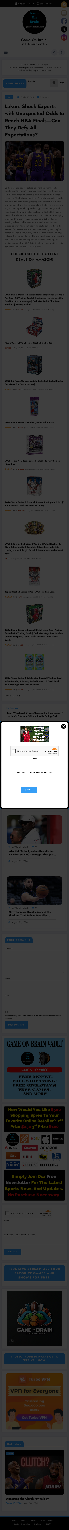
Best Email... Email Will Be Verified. (34, 773)
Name (34, 758)
